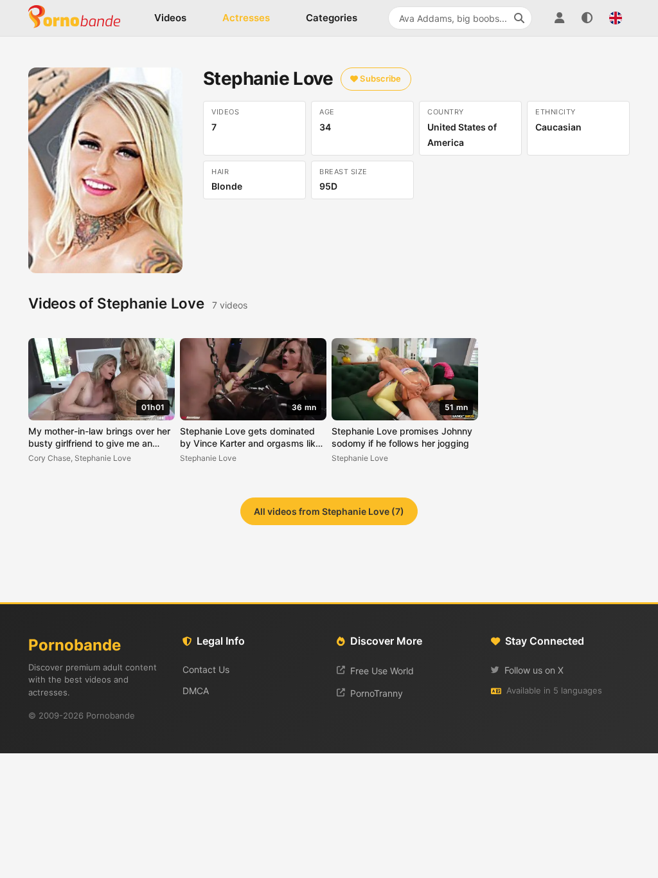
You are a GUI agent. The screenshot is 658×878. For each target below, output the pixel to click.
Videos (170, 18)
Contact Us (205, 669)
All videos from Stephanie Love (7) (329, 511)
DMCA (195, 690)
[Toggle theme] (587, 18)
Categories (331, 18)
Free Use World (382, 670)
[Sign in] (559, 18)
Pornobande (79, 18)
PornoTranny (376, 693)
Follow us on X (534, 670)
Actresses (246, 18)
